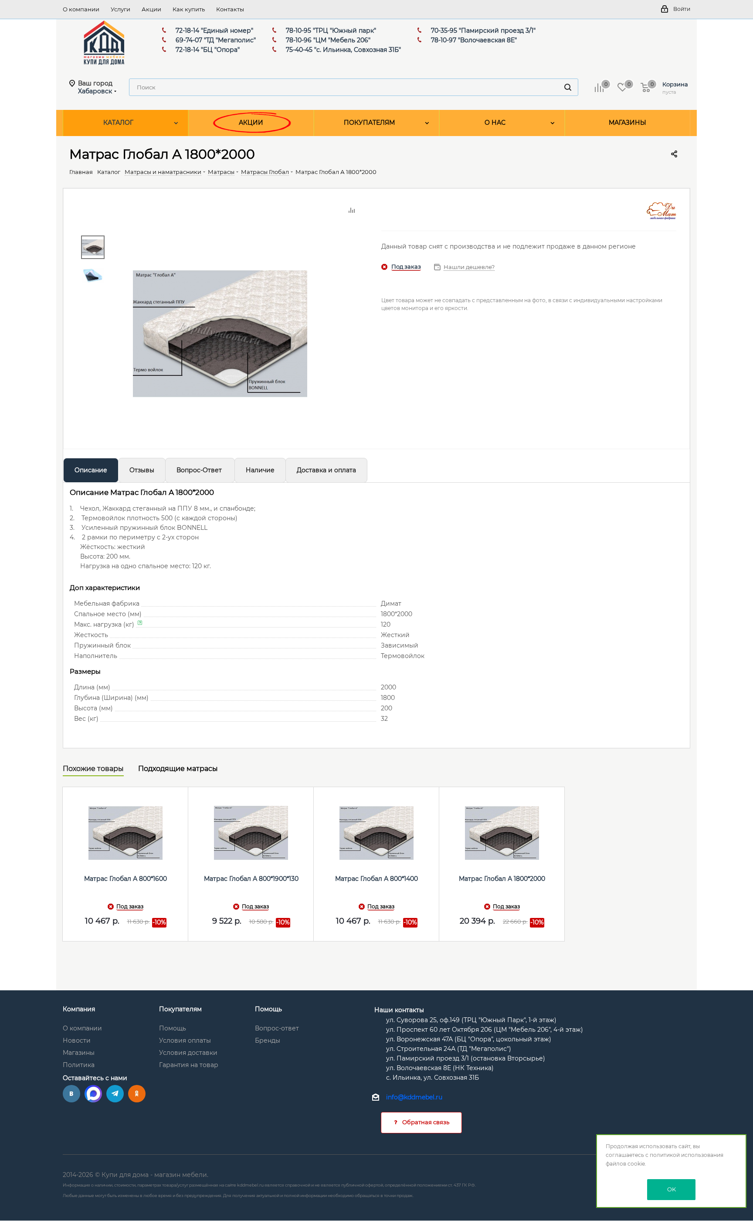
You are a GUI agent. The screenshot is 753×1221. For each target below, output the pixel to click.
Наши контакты (399, 1010)
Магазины (79, 1053)
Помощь (172, 1028)
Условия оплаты (185, 1040)
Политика (79, 1065)
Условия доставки (188, 1053)
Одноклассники (137, 1093)
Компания (79, 1009)
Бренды (267, 1040)
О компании (82, 1028)
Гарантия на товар (188, 1065)
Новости (77, 1040)
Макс (93, 1093)
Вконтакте (71, 1093)
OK (671, 1189)
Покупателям (180, 1009)
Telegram (115, 1093)
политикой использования (686, 1155)
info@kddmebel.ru (414, 1098)
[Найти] (567, 87)
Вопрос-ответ (277, 1028)
